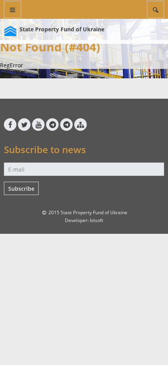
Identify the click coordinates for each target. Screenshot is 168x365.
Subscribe (21, 188)
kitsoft (96, 220)
